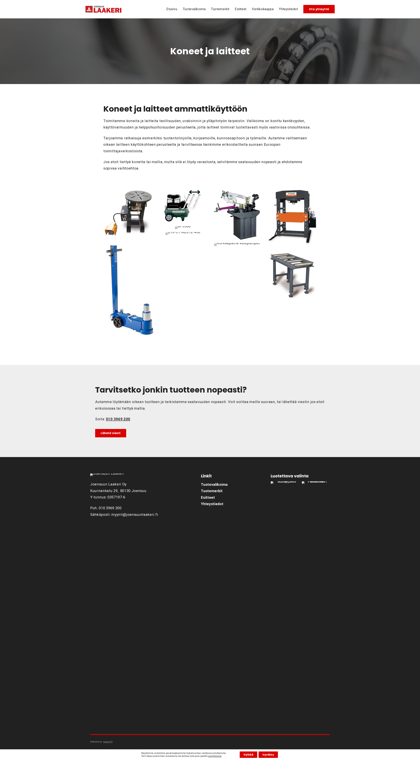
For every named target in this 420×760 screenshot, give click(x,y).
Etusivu (171, 9)
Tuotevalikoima (194, 9)
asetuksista (214, 756)
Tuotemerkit (220, 9)
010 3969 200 (110, 508)
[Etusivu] (103, 9)
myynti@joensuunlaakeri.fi (134, 515)
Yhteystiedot (288, 9)
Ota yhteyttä (319, 9)
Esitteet (240, 9)
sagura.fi (108, 741)
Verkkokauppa (262, 9)
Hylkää (248, 754)
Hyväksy (268, 754)
